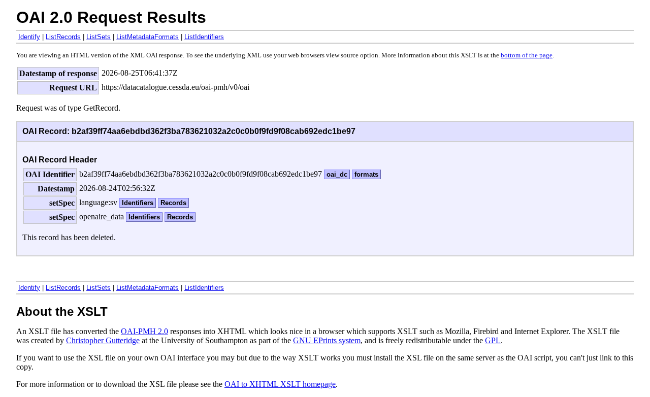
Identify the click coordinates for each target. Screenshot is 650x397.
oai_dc (337, 174)
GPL (493, 340)
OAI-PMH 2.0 (144, 331)
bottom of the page (526, 55)
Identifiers (137, 203)
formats (366, 174)
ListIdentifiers (204, 37)
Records (173, 203)
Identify (29, 37)
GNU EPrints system (327, 340)
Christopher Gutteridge (103, 340)
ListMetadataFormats (147, 37)
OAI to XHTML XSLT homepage (280, 384)
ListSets (98, 37)
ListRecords (63, 37)
